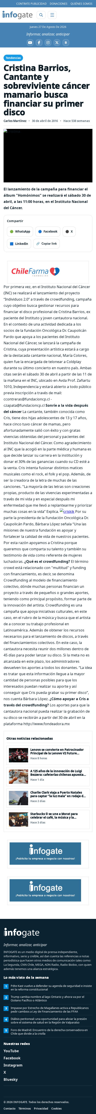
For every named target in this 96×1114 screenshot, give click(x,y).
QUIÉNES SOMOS (81, 4)
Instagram (13, 1065)
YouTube (11, 1050)
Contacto (9, 1108)
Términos (25, 1108)
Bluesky (11, 1079)
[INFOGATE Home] (17, 15)
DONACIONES (58, 4)
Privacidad (41, 1108)
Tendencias (13, 58)
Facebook (12, 1058)
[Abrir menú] (52, 15)
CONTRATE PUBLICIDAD (31, 4)
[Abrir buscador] (41, 15)
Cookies (56, 1108)
